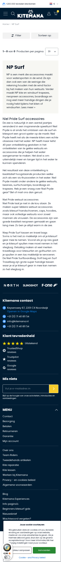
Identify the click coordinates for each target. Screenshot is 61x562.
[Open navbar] (5, 14)
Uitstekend (31, 343)
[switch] (7, 557)
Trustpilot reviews (13, 359)
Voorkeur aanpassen (20, 550)
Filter (18, 35)
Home (6, 24)
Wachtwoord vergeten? (17, 519)
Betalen (7, 426)
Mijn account (11, 441)
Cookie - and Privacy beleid (32, 558)
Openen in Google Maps (22, 311)
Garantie (8, 436)
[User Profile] (49, 14)
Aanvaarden (44, 550)
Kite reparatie (11, 465)
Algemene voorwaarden (17, 485)
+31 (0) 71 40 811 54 (18, 316)
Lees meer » (28, 107)
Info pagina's (10, 504)
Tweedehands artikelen (17, 460)
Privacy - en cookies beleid (19, 480)
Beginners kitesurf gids (16, 509)
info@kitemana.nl (18, 321)
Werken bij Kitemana (15, 475)
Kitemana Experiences (16, 499)
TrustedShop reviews (15, 350)
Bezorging (9, 421)
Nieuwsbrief (10, 514)
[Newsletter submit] (53, 389)
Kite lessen (9, 470)
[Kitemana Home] (30, 14)
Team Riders (10, 455)
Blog (5, 494)
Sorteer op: (44, 35)
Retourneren (10, 431)
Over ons (8, 450)
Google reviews (11, 367)
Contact (8, 416)
